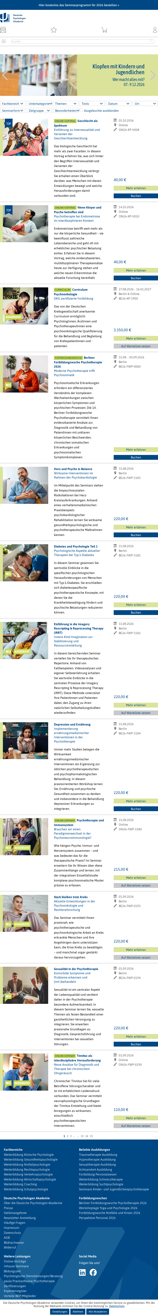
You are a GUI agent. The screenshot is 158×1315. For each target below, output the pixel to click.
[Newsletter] (3, 30)
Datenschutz (12, 1232)
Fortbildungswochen (93, 1198)
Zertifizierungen (15, 1286)
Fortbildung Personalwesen (98, 1174)
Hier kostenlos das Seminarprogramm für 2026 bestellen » (79, 5)
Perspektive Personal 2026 (97, 1218)
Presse (8, 1208)
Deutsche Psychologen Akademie (27, 1198)
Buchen (136, 196)
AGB (7, 1237)
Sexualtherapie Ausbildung (97, 1164)
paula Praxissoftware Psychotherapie (29, 1281)
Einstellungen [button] (59, 1311)
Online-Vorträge (15, 1261)
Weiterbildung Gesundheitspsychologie (31, 1159)
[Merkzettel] (54, 30)
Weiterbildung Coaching (20, 1184)
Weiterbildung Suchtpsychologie (101, 1184)
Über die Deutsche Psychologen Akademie (33, 1203)
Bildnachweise (14, 1242)
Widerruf (10, 1247)
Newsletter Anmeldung (20, 1218)
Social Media (88, 1256)
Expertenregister (15, 1291)
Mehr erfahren (136, 188)
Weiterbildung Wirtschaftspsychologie (30, 1179)
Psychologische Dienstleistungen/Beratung (33, 1276)
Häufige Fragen (14, 1222)
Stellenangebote (15, 1213)
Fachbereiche (13, 1149)
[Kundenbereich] (155, 30)
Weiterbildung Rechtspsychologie (27, 1169)
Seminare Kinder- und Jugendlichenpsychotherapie (114, 1189)
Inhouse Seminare (16, 1266)
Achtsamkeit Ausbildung (95, 1169)
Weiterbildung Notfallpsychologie (27, 1164)
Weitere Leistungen (17, 1256)
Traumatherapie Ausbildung (98, 1154)
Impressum (11, 1227)
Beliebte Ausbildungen (94, 1149)
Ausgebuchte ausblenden (101, 110)
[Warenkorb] (104, 30)
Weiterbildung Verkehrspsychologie (28, 1174)
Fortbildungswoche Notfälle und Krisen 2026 (109, 1213)
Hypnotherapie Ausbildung (97, 1159)
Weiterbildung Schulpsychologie (26, 1189)
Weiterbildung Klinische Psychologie (29, 1154)
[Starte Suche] (151, 41)
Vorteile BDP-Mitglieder (20, 1296)
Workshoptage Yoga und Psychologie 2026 (108, 1208)
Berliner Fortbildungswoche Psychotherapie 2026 (113, 1203)
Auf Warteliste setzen (136, 346)
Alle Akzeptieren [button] (98, 1311)
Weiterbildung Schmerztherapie (101, 1179)
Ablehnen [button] (78, 1311)
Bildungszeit (12, 1271)
